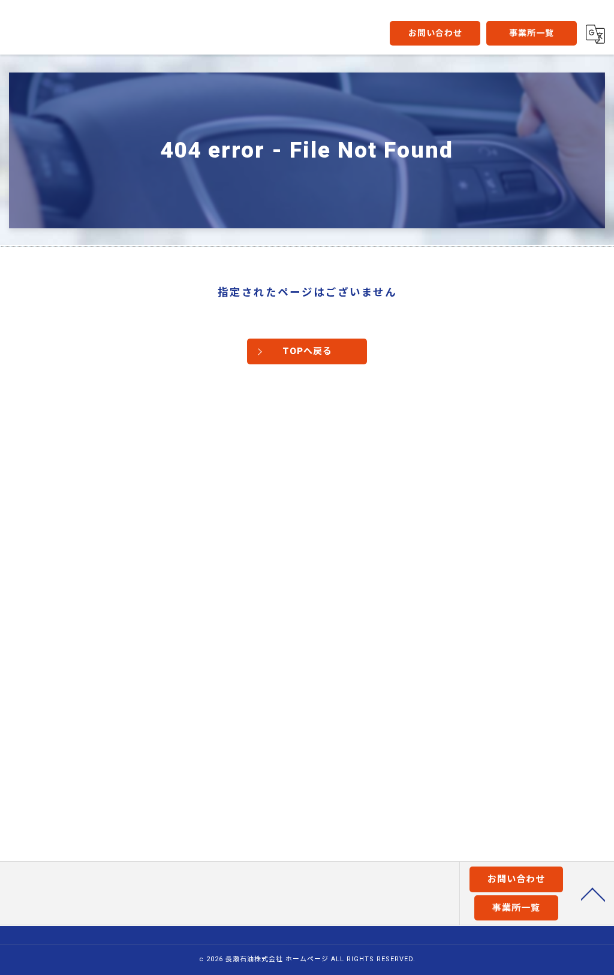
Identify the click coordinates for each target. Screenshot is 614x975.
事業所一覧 (531, 33)
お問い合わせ (435, 33)
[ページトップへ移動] (593, 893)
